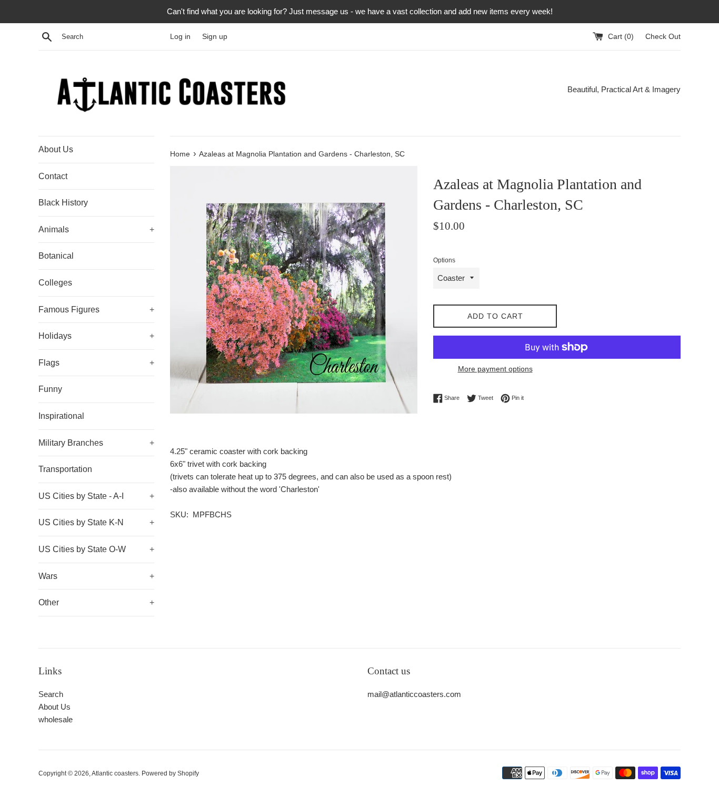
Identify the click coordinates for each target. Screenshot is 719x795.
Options (444, 260)
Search (50, 694)
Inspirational (61, 415)
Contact (52, 176)
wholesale (55, 719)
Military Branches (96, 442)
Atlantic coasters (115, 773)
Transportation (65, 469)
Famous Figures (96, 309)
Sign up (214, 37)
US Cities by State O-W (96, 549)
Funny (50, 389)
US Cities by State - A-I (96, 496)
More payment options (495, 369)
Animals (96, 229)
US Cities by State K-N (96, 522)
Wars (96, 576)
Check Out (663, 37)
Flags (96, 362)
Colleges (55, 282)
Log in (180, 37)
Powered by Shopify (170, 773)
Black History (63, 202)
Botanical (56, 255)
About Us (55, 149)
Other (96, 602)
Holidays (96, 335)
